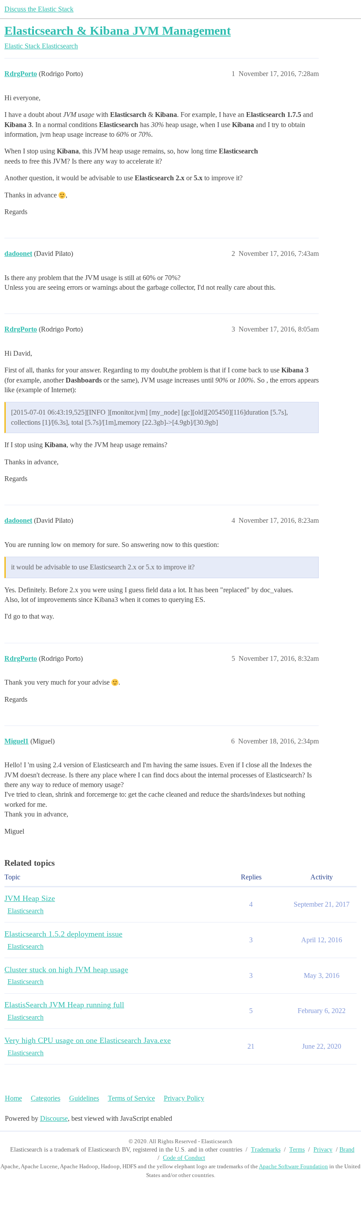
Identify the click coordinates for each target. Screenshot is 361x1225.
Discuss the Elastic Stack (39, 9)
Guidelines (84, 1098)
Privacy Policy (184, 1098)
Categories (45, 1098)
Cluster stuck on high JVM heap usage (66, 969)
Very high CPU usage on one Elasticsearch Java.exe (87, 1040)
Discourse (54, 1118)
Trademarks (265, 1149)
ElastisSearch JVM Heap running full (64, 1004)
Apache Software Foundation (293, 1166)
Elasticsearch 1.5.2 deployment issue (63, 934)
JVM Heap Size (29, 898)
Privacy (322, 1149)
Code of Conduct (184, 1158)
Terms (297, 1149)
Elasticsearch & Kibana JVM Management (117, 30)
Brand (346, 1149)
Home (13, 1098)
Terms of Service (131, 1098)
